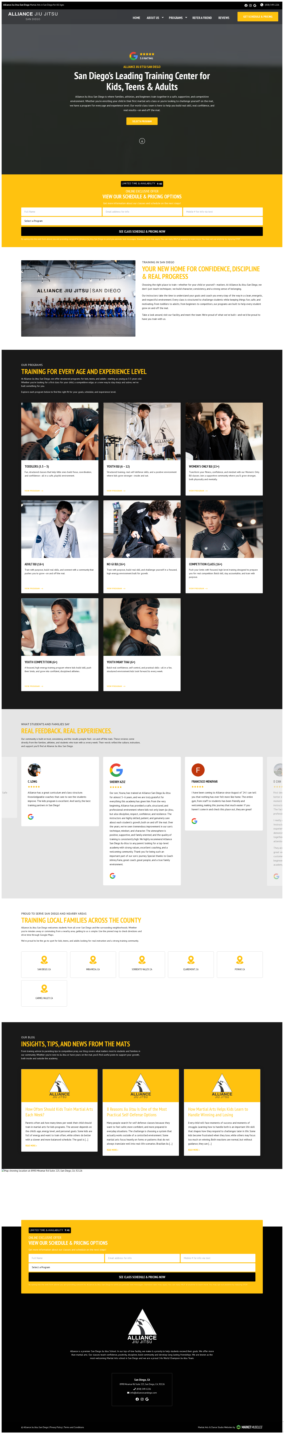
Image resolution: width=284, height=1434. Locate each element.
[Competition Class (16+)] (224, 546)
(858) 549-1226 (272, 4)
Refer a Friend (202, 18)
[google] (254, 5)
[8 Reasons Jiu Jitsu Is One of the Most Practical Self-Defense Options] (141, 1086)
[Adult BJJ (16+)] (59, 546)
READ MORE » (31, 1146)
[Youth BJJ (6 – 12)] (142, 449)
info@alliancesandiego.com (143, 1393)
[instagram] (250, 5)
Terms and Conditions (74, 1427)
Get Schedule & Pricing (257, 16)
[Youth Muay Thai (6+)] (142, 644)
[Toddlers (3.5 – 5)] (59, 449)
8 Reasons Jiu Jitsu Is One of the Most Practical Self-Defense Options (137, 1112)
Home (136, 18)
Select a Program (142, 121)
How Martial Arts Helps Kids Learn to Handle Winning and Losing (218, 1112)
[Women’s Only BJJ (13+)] (224, 449)
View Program (32, 491)
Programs (176, 18)
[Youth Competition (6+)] (59, 644)
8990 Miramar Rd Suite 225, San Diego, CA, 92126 (142, 1384)
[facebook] (246, 5)
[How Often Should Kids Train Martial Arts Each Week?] (59, 1086)
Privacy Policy (56, 1427)
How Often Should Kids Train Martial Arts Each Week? (59, 1112)
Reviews (223, 18)
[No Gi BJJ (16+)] (142, 546)
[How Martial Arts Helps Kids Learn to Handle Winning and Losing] (222, 1086)
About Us (153, 18)
